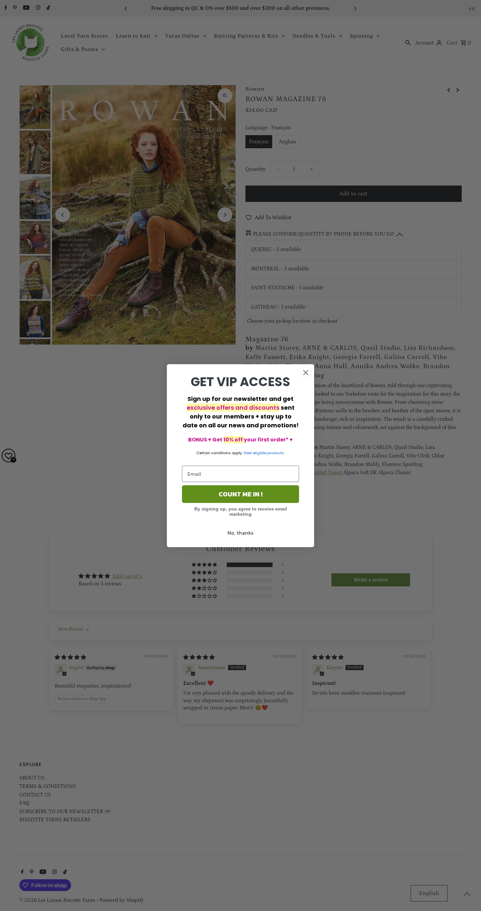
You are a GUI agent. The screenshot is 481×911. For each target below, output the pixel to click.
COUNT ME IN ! (240, 494)
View (247, 453)
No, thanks (240, 533)
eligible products (268, 453)
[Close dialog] (306, 372)
